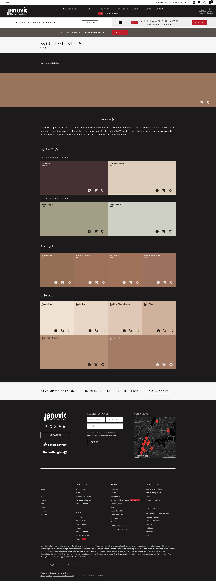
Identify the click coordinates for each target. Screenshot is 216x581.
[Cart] (209, 2)
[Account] (194, 2)
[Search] (204, 2)
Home (42, 63)
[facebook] (46, 426)
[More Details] (89, 190)
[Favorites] (199, 2)
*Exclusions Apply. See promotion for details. (58, 565)
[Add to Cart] (202, 103)
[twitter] (55, 426)
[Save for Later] (208, 103)
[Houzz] (64, 426)
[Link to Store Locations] (155, 437)
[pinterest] (60, 426)
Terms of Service (106, 435)
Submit (94, 442)
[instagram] (51, 426)
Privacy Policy (92, 435)
